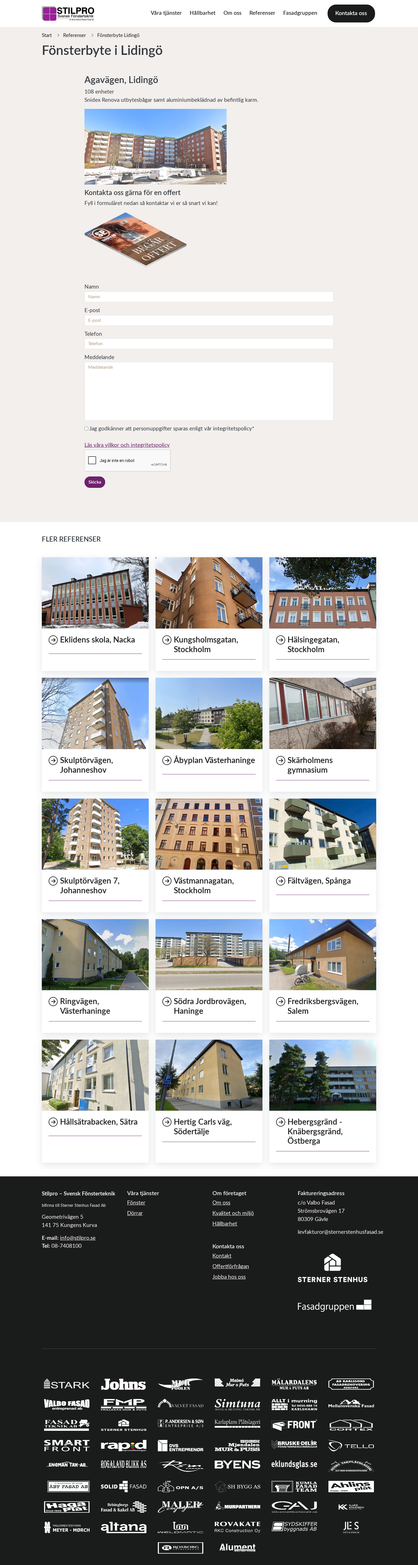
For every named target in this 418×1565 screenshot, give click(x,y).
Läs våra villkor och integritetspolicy (127, 445)
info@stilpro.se (78, 1238)
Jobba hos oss (229, 1277)
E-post (92, 310)
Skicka (94, 482)
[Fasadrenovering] (335, 1305)
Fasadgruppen (300, 13)
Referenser (262, 13)
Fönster (136, 1203)
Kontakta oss (351, 13)
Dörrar (135, 1213)
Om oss (232, 13)
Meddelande (99, 357)
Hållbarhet (203, 13)
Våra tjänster (166, 13)
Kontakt (221, 1256)
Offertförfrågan (230, 1266)
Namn (91, 287)
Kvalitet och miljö (233, 1213)
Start (47, 35)
